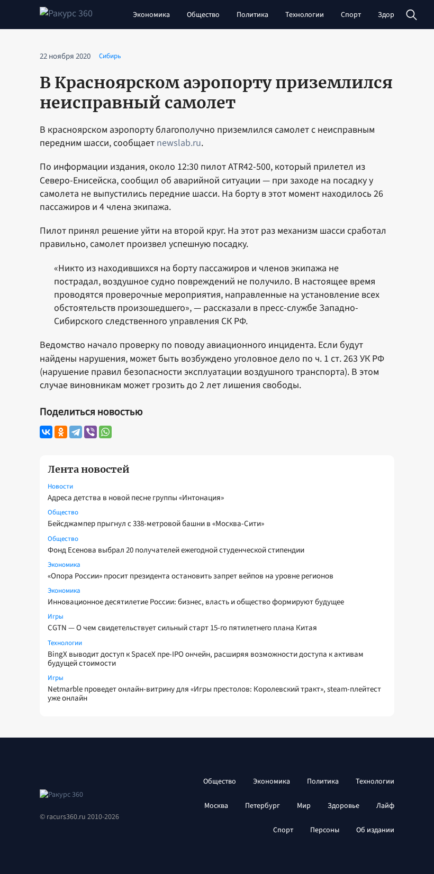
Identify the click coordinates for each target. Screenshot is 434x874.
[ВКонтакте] (46, 432)
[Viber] (90, 432)
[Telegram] (75, 432)
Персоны (324, 830)
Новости (60, 486)
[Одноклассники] (61, 432)
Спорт (351, 15)
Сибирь (110, 56)
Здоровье (394, 15)
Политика (252, 15)
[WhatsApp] (105, 432)
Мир (304, 806)
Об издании (375, 830)
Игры (56, 616)
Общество (203, 15)
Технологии (304, 15)
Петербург (262, 806)
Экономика (151, 15)
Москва (216, 806)
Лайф (385, 806)
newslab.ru (179, 143)
